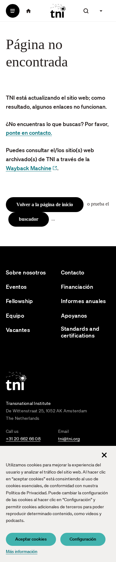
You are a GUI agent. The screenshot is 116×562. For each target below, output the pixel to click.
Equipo (15, 315)
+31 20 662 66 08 (23, 439)
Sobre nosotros (26, 272)
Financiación (77, 286)
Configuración (83, 539)
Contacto (72, 272)
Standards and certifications (80, 332)
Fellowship (19, 301)
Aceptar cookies (31, 539)
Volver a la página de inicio (44, 204)
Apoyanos (74, 315)
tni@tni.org (69, 439)
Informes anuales (83, 301)
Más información (21, 551)
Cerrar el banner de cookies (104, 455)
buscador (28, 219)
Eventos (16, 286)
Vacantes (18, 330)
